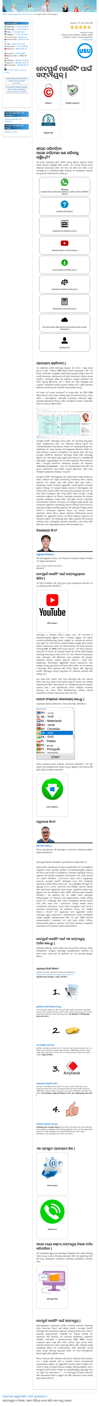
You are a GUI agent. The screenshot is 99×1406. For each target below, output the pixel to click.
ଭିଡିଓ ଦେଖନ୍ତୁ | (52, 623)
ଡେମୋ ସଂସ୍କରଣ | (52, 807)
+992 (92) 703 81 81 (22, 60)
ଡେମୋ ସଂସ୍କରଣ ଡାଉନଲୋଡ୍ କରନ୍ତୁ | (64, 270)
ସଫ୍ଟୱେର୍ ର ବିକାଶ (10, 132)
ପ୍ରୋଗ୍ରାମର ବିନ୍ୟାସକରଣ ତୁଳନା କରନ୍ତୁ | (64, 289)
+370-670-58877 (20, 53)
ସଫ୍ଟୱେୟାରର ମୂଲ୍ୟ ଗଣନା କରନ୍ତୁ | (65, 308)
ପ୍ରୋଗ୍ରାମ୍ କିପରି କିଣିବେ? (64, 211)
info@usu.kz (22, 37)
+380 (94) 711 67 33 (21, 63)
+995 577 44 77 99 (18, 44)
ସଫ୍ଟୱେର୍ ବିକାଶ (52, 1299)
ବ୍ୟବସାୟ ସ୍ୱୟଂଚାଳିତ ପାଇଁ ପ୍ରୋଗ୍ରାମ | (25, 1396)
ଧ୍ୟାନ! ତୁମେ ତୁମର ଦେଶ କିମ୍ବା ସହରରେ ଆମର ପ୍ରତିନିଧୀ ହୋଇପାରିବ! (16, 81)
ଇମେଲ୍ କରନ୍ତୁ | (52, 1185)
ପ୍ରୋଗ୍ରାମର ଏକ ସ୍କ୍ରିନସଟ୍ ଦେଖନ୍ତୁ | (65, 231)
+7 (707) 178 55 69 (21, 27)
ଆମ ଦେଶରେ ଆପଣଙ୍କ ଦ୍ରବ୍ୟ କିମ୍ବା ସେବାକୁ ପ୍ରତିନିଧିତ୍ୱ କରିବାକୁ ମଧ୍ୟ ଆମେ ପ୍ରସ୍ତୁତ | (16, 89)
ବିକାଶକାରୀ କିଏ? (64, 347)
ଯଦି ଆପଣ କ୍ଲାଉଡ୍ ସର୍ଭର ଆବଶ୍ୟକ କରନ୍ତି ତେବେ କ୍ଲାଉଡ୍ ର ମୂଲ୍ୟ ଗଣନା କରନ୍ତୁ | (64, 328)
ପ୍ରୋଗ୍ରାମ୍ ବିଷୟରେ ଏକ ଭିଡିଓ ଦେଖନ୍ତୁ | (65, 250)
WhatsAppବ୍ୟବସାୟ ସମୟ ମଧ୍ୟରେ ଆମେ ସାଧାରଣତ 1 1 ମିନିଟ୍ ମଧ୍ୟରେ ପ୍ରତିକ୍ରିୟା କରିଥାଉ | (65, 191)
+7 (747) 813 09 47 (21, 29)
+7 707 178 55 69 (21, 46)
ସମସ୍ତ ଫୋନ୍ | (52, 1229)
